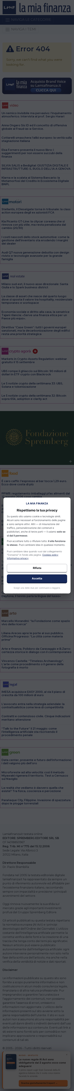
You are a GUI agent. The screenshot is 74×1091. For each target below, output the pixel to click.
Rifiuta (37, 568)
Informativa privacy (18, 558)
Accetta (37, 578)
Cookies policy (50, 554)
